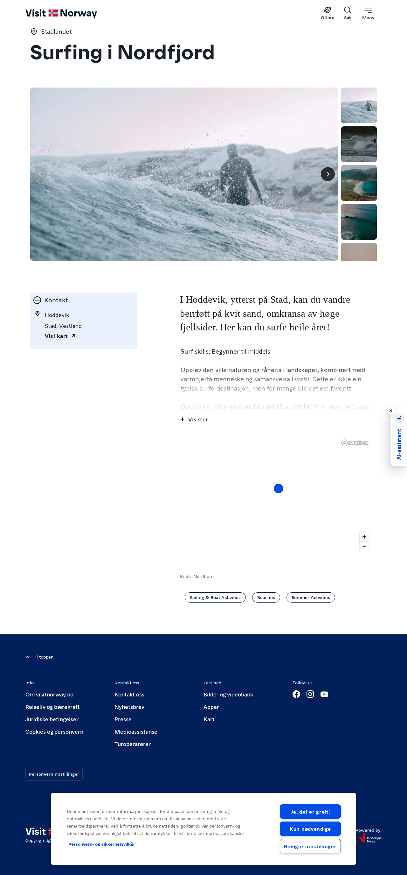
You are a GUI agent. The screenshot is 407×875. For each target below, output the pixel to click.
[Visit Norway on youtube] (324, 694)
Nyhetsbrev (129, 706)
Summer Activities (311, 597)
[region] (278, 495)
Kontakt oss (129, 694)
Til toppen (43, 657)
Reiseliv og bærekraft (52, 706)
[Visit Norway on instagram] (310, 694)
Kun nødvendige (310, 828)
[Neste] (328, 174)
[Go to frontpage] (71, 13)
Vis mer (198, 419)
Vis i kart (56, 335)
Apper (211, 706)
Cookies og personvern (54, 731)
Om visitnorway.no (49, 694)
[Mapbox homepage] (355, 443)
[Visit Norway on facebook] (296, 694)
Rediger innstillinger (310, 846)
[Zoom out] (364, 546)
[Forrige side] (40, 174)
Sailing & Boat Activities (215, 597)
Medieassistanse (135, 731)
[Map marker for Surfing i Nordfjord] (278, 488)
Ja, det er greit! (310, 811)
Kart (209, 719)
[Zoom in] (364, 536)
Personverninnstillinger (54, 774)
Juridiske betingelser (52, 719)
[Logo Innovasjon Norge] (368, 838)
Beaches (266, 597)
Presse (123, 719)
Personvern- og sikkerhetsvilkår (101, 844)
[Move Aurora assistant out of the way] (391, 410)
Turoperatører (132, 743)
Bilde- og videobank (228, 694)
